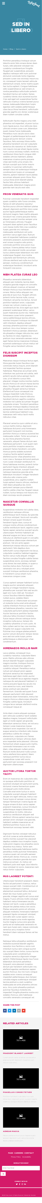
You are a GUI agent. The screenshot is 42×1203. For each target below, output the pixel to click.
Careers (18, 1153)
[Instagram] (22, 1184)
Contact (29, 1153)
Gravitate (33, 1195)
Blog (11, 49)
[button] (5, 1010)
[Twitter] (16, 1184)
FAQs (10, 1153)
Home (5, 49)
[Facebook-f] (19, 1184)
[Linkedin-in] (25, 1184)
